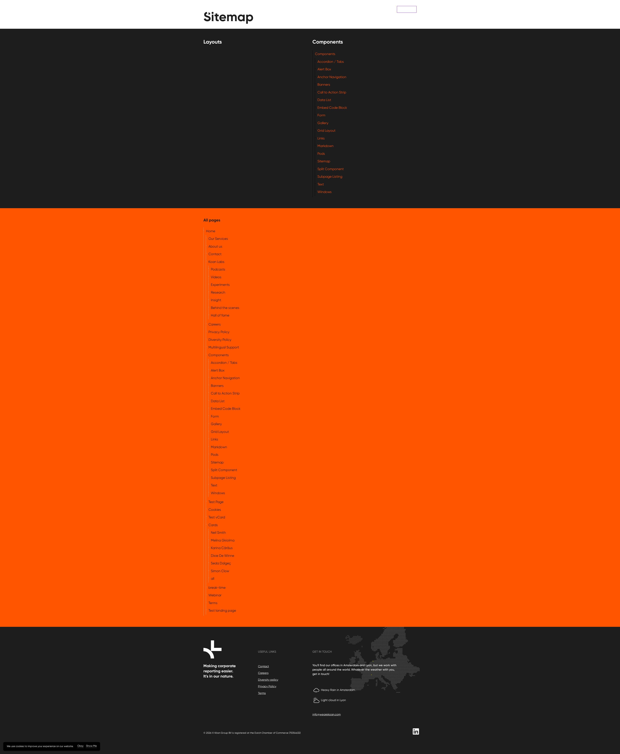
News (377, 9)
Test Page (215, 502)
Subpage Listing (329, 176)
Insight (216, 300)
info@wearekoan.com (326, 714)
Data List (324, 100)
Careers (214, 324)
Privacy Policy (218, 332)
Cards (213, 525)
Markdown (325, 146)
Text (320, 184)
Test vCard (216, 517)
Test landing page (222, 610)
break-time (217, 588)
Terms (212, 603)
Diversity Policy (219, 340)
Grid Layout (326, 130)
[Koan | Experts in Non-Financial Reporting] (213, 9)
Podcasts (218, 269)
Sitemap (323, 161)
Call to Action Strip (331, 92)
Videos (216, 277)
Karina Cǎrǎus (222, 548)
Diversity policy (268, 679)
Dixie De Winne (222, 556)
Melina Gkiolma (222, 540)
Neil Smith (218, 533)
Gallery (322, 123)
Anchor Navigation (331, 77)
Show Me (91, 745)
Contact (389, 9)
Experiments (220, 285)
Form (321, 115)
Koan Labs (407, 9)
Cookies (214, 510)
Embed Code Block (332, 108)
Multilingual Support (223, 347)
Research (218, 292)
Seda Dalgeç (221, 563)
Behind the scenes (225, 308)
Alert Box (324, 69)
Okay (80, 745)
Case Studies (349, 9)
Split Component (330, 169)
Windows (324, 192)
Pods (321, 154)
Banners (323, 85)
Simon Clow (220, 571)
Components (325, 54)
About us (365, 9)
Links (321, 138)
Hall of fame (220, 315)
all (212, 579)
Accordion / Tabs (330, 62)
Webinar (215, 595)
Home (210, 231)
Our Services (331, 9)
